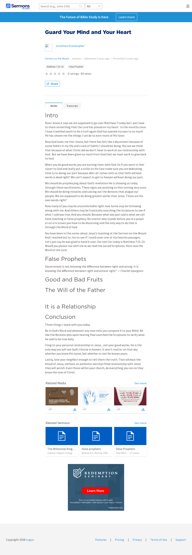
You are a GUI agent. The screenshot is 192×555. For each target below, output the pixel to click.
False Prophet (76, 66)
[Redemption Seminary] (96, 487)
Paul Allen (121, 453)
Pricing (119, 539)
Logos (30, 539)
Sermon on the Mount (57, 58)
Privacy (137, 539)
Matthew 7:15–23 (55, 66)
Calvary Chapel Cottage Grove (64, 453)
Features (100, 539)
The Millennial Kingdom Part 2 (67, 449)
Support (181, 539)
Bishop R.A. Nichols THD (95, 453)
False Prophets (125, 449)
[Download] (74, 409)
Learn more (126, 17)
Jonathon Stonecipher (70, 46)
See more (140, 383)
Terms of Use (158, 539)
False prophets (91, 449)
